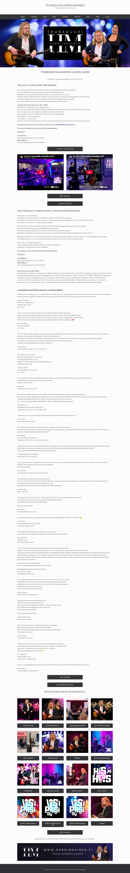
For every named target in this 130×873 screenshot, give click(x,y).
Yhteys (107, 17)
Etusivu (23, 17)
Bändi (54, 17)
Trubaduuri (65, 17)
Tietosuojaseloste (82, 869)
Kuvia (88, 17)
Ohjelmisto (77, 17)
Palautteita (34, 17)
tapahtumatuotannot (63, 125)
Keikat (97, 17)
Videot (45, 17)
